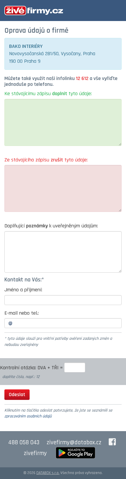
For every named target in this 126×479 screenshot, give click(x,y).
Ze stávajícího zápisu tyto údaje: (46, 159)
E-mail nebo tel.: (21, 313)
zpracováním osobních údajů (28, 416)
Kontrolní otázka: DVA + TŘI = (32, 367)
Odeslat (17, 394)
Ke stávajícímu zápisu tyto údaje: (48, 93)
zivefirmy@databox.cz (74, 442)
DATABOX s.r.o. (47, 472)
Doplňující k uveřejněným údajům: (51, 225)
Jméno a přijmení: (23, 289)
